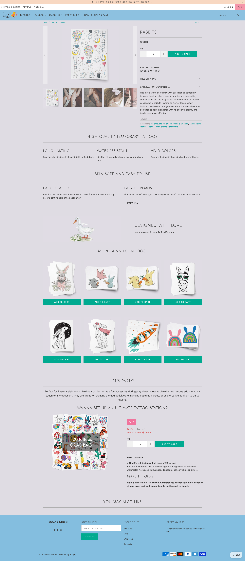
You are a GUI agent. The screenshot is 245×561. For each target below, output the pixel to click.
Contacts (128, 544)
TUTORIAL (132, 203)
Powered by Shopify (67, 554)
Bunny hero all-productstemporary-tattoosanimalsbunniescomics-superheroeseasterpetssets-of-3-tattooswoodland (102, 336)
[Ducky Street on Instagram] (61, 530)
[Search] (238, 15)
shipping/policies (10, 7)
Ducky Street (51, 554)
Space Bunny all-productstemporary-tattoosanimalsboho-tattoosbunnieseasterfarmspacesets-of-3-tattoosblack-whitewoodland (62, 336)
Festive (143, 127)
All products (156, 124)
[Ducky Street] (10, 15)
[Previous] (45, 55)
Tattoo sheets (161, 127)
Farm (198, 124)
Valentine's (173, 127)
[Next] (135, 55)
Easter (192, 124)
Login (230, 7)
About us (128, 528)
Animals (176, 124)
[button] (26, 15)
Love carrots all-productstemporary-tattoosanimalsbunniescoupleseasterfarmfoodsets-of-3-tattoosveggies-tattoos (142, 278)
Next (197, 22)
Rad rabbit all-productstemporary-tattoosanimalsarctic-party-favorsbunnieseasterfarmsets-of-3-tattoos (183, 278)
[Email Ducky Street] (56, 530)
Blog (126, 534)
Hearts (151, 127)
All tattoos (167, 124)
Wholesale (128, 539)
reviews (27, 7)
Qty (141, 48)
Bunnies (184, 124)
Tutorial (39, 7)
